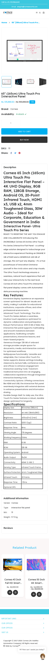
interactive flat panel (20, 507)
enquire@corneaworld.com (27, 7)
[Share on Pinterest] (19, 153)
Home (4, 22)
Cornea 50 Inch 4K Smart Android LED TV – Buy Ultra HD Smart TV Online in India (16, 581)
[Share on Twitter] (15, 153)
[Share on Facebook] (11, 153)
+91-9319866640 (13, 2)
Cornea (14, 503)
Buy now (24, 139)
